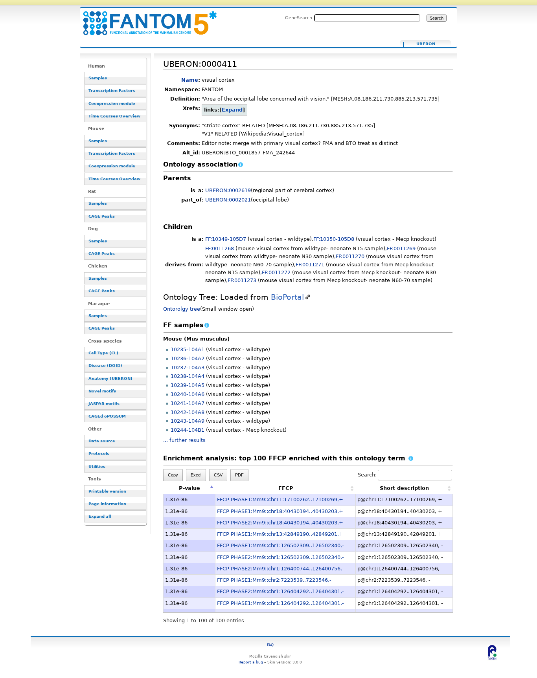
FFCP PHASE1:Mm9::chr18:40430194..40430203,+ (280, 511)
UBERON (425, 44)
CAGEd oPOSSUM (107, 416)
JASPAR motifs (104, 403)
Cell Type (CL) (103, 353)
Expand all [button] (99, 516)
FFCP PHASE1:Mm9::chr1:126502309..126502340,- (280, 545)
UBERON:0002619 (228, 190)
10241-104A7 (187, 403)
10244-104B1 (187, 430)
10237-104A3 (187, 367)
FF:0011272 (276, 272)
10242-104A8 (187, 412)
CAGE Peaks (101, 216)
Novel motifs (102, 391)
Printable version (107, 491)
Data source (101, 441)
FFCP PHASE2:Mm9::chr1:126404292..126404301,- (280, 591)
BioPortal (287, 297)
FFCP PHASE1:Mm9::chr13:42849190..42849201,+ (280, 534)
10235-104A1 (187, 349)
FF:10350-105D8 (333, 239)
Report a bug (251, 662)
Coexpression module (111, 103)
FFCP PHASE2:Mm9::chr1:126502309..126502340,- (280, 557)
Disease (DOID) (105, 365)
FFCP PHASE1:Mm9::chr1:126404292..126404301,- (280, 603)
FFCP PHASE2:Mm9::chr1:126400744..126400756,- (280, 569)
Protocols (98, 453)
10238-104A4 (187, 376)
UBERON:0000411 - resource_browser (145, 18)
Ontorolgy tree (181, 309)
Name (189, 80)
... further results (184, 440)
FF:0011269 (401, 248)
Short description (404, 488)
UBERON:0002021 (228, 200)
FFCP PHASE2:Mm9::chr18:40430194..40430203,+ (280, 523)
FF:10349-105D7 (225, 239)
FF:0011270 (350, 256)
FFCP (285, 488)
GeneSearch (298, 17)
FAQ (270, 645)
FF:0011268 (219, 248)
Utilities (96, 466)
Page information (107, 504)
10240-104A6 (187, 394)
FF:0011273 (242, 280)
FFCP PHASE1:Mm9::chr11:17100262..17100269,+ (280, 499)
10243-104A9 (187, 421)
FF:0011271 (310, 265)
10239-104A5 (187, 385)
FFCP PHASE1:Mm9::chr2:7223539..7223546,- (274, 580)
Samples (97, 78)
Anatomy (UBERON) (110, 378)
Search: (367, 475)
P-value (189, 488)
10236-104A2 (187, 358)
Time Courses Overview (114, 116)
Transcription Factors (111, 90)
